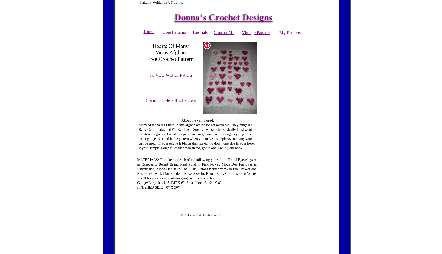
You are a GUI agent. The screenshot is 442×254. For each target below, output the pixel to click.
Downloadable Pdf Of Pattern (170, 100)
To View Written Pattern (170, 75)
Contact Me (224, 32)
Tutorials (200, 32)
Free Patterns (174, 32)
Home (149, 31)
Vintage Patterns (256, 32)
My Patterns (290, 32)
